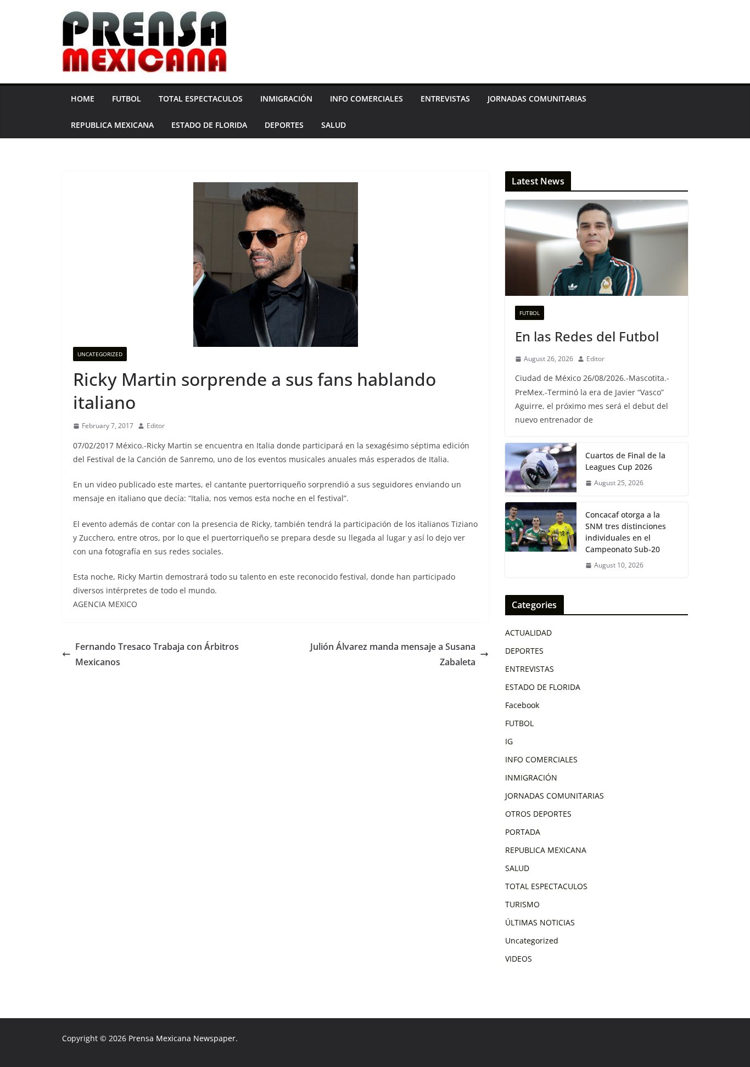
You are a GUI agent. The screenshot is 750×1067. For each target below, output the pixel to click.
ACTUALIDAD (528, 632)
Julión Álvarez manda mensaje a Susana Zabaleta (392, 655)
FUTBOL (126, 98)
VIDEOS (518, 958)
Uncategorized (99, 354)
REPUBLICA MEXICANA (112, 125)
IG (509, 741)
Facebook (522, 705)
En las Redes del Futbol (587, 336)
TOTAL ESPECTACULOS (201, 98)
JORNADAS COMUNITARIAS (537, 98)
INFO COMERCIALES (366, 98)
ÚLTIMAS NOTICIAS (540, 922)
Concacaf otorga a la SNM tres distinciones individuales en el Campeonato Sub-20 (625, 531)
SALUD (333, 125)
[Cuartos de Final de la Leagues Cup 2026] (541, 469)
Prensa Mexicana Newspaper (182, 1038)
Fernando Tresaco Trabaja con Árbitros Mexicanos (157, 655)
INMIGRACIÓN (286, 98)
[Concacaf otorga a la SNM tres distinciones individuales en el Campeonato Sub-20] (541, 540)
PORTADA (522, 832)
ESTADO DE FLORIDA (209, 125)
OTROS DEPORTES (538, 813)
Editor (156, 425)
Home (82, 98)
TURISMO (522, 904)
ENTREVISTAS (445, 98)
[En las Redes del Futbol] (596, 248)
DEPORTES (284, 125)
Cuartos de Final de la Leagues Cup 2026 (625, 461)
